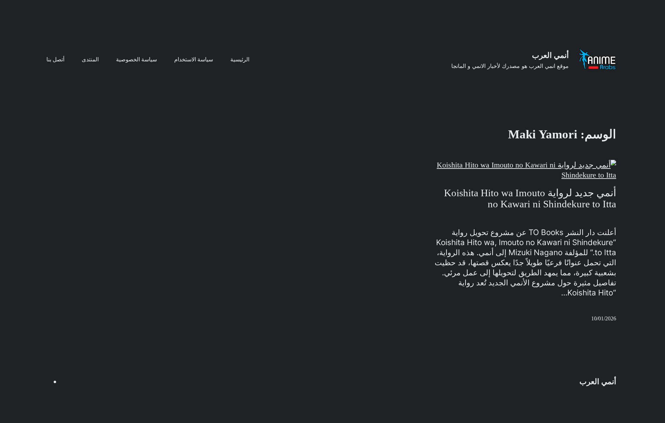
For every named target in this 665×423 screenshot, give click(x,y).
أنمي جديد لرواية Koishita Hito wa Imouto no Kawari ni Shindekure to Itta (530, 198)
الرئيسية (239, 59)
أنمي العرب (550, 55)
